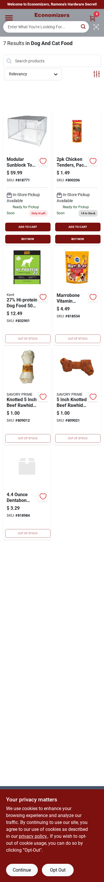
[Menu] (9, 18)
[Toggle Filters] (96, 74)
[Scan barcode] (96, 27)
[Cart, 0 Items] (92, 18)
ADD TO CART (27, 226)
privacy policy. (33, 836)
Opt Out (58, 870)
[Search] (83, 26)
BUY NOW (27, 239)
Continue (22, 870)
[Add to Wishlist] (43, 161)
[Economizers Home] (52, 15)
